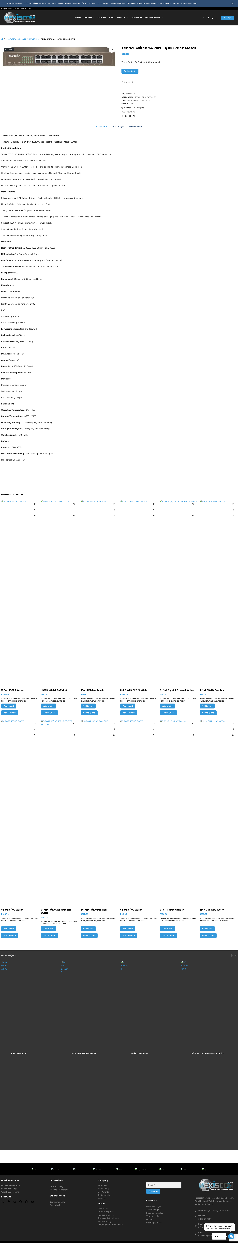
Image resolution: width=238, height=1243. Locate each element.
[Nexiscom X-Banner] (124, 1053)
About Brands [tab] (135, 127)
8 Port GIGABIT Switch (212, 690)
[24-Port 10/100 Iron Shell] (99, 812)
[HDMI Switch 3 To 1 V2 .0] (59, 593)
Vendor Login (152, 1216)
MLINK (3, 701)
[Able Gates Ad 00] (5, 1053)
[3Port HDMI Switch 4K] (99, 593)
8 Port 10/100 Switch (12, 909)
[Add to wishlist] (35, 504)
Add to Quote (130, 71)
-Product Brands (29, 698)
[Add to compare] (35, 510)
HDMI (43, 701)
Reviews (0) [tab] (118, 127)
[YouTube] (32, 1202)
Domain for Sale (57, 1202)
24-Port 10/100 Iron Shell (94, 909)
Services (88, 17)
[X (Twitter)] (126, 116)
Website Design (57, 1186)
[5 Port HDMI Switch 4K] (178, 812)
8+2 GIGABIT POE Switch (133, 690)
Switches (151, 97)
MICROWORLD (51, 701)
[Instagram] (2, 1202)
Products (101, 17)
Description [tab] (101, 127)
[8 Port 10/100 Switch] (19, 812)
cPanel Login (227, 18)
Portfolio (102, 1198)
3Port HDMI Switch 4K (92, 690)
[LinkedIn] (133, 116)
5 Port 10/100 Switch (131, 909)
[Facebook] (122, 116)
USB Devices (225, 921)
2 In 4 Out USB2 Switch (212, 909)
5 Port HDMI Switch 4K (172, 909)
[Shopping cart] (208, 18)
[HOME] (2, 39)
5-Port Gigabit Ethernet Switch (177, 690)
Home (78, 17)
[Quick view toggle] (35, 515)
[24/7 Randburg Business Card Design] (184, 1053)
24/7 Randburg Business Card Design (207, 1053)
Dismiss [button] (232, 3)
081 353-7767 (204, 1219)
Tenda (132, 104)
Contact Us (136, 17)
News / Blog (103, 1188)
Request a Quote (106, 1215)
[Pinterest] (130, 116)
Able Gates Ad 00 (19, 1053)
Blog (111, 17)
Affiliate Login (152, 1209)
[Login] (203, 18)
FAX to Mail (55, 1205)
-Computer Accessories (11, 698)
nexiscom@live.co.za (208, 1235)
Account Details (152, 17)
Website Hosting (9, 1188)
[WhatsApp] (26, 1202)
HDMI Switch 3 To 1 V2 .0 (54, 690)
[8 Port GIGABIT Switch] (218, 593)
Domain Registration (10, 1185)
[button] (231, 1236)
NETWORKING (140, 97)
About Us (121, 17)
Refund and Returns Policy (110, 1224)
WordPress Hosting (10, 1192)
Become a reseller (154, 1213)
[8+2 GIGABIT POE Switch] (138, 593)
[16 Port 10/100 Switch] (19, 593)
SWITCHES (145, 100)
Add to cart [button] (9, 706)
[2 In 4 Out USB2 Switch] (218, 812)
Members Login (153, 1206)
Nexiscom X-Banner (140, 1053)
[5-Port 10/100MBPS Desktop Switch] (59, 812)
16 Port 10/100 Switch (12, 690)
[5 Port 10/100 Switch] (138, 812)
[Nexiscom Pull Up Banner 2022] (65, 1053)
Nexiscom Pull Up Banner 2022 (85, 1053)
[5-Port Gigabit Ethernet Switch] (178, 593)
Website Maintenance (60, 1189)
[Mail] (14, 1202)
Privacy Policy (104, 1221)
